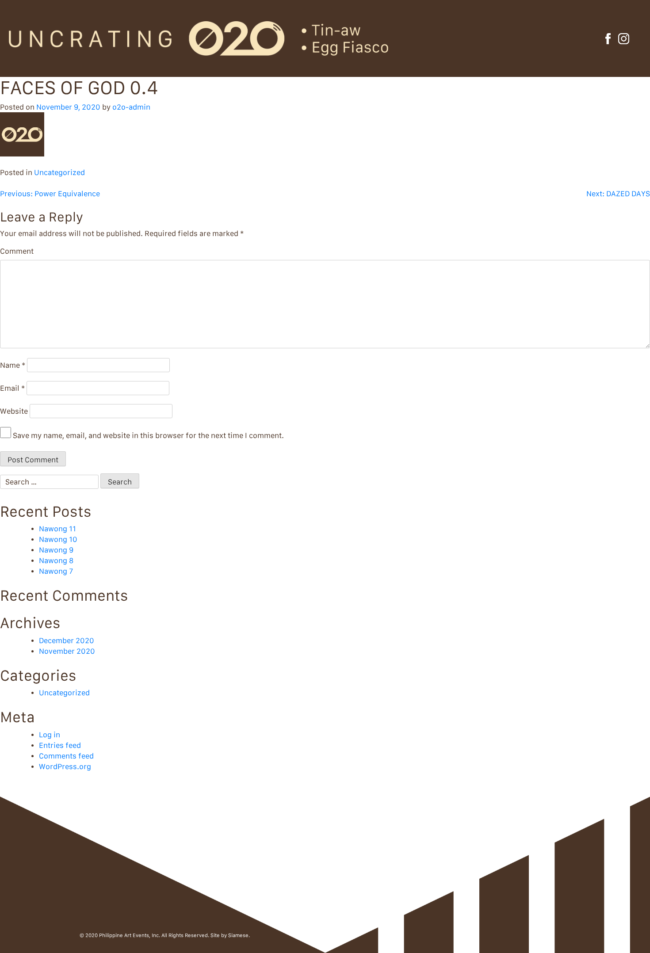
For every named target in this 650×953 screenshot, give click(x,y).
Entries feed (60, 745)
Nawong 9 (56, 550)
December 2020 (66, 640)
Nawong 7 (56, 571)
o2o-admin (131, 107)
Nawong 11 (57, 529)
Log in (49, 735)
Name (12, 365)
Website (14, 411)
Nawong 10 (58, 539)
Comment (17, 251)
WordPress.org (65, 766)
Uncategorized (59, 172)
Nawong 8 (56, 560)
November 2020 (67, 651)
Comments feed (66, 756)
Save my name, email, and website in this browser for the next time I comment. (148, 435)
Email (12, 388)
